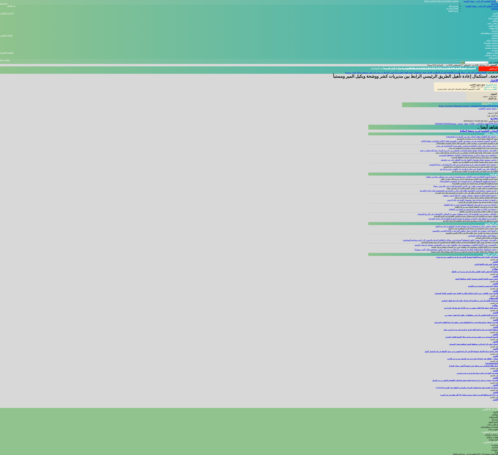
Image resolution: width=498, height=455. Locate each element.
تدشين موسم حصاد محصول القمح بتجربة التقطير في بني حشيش (475, 162)
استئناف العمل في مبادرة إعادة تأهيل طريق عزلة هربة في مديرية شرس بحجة (471, 330)
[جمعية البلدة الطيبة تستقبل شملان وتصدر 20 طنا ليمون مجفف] (470, 195)
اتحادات (495, 35)
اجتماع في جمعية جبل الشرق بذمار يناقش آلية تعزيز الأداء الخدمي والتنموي (472, 233)
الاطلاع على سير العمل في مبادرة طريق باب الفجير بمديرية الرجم (475, 171)
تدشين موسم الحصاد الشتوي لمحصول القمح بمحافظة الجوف (476, 279)
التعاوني (479, 123)
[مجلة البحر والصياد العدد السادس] (483, 235)
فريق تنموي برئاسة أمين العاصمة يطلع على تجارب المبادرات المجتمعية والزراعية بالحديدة (466, 193)
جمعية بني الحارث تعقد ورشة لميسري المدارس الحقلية (478, 211)
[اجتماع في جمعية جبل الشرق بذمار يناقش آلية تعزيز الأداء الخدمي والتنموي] (465, 231)
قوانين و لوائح (492, 53)
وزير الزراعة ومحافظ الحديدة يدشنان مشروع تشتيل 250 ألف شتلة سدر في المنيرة (469, 395)
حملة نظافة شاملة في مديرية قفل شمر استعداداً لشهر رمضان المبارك (473, 366)
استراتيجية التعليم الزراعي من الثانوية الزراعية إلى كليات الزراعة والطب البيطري (469, 301)
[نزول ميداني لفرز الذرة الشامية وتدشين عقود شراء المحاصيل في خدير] (467, 146)
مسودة (453, 123)
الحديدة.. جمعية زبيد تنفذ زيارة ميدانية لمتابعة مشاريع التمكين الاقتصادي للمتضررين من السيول (465, 380)
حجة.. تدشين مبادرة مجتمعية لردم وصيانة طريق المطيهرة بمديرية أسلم (473, 228)
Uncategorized (491, 363)
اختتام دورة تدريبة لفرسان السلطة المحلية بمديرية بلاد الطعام (476, 207)
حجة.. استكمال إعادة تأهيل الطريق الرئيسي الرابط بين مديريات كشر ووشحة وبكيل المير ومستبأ (429, 68)
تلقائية (472, 123)
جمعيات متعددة (491, 48)
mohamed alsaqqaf (442, 123)
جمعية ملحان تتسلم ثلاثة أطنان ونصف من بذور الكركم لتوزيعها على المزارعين (471, 308)
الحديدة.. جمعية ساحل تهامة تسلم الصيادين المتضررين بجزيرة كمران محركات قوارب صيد (467, 153)
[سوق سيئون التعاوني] (488, 108)
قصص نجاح (493, 18)
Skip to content (430, 1)
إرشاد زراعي (492, 23)
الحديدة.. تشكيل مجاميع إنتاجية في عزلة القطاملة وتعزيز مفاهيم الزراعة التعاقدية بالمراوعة (466, 322)
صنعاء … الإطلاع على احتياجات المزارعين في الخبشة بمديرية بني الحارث (472, 359)
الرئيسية (3, 3)
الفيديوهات (493, 28)
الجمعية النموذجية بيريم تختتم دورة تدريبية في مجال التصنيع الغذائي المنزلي (471, 337)
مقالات (495, 21)
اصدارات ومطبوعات (489, 33)
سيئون (460, 123)
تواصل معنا (4, 60)
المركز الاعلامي (6, 13)
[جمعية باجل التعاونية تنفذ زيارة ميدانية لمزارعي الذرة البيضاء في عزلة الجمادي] (463, 164)
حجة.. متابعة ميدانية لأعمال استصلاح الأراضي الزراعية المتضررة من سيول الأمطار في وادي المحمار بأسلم (461, 351)
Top (496, 452)
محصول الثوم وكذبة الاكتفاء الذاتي (486, 264)
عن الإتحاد (11, 6)
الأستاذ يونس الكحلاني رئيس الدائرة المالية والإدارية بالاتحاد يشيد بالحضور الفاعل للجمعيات (466, 293)
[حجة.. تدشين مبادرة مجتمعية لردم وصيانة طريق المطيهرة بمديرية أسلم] (466, 226)
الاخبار (495, 13)
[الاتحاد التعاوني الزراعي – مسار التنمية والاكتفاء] (478, 4)
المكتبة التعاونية (6, 53)
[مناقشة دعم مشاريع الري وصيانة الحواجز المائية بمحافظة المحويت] (468, 155)
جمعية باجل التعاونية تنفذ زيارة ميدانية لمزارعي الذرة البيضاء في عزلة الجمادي (470, 167)
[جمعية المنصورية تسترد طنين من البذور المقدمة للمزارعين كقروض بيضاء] (465, 186)
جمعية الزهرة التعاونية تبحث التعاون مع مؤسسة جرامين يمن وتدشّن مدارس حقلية (469, 179)
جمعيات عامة (492, 40)
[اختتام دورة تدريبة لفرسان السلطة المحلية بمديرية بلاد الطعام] (471, 205)
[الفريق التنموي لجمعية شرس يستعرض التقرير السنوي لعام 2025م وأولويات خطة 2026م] (459, 141)
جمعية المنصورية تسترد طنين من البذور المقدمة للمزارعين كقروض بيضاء (472, 188)
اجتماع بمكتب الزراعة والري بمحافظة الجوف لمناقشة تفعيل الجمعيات (473, 344)
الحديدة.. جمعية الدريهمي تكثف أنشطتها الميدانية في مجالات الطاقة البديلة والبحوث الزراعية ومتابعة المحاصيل (459, 242)
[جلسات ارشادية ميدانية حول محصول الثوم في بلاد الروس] (472, 200)
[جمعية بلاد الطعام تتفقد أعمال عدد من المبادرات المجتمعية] (472, 136)
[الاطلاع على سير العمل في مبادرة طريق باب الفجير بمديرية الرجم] (469, 169)
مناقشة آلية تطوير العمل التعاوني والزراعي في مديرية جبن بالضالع (475, 272)
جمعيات (494, 38)
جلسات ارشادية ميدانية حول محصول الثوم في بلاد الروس (478, 202)
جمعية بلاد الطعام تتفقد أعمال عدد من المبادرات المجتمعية (477, 139)
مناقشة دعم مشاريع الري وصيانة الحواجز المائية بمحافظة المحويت (474, 157)
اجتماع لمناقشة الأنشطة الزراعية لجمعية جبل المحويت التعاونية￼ (475, 183)
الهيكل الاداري (452, 8)
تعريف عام (453, 6)
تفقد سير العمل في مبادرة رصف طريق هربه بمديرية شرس (477, 373)
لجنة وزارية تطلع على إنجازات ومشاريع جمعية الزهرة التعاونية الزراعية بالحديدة (470, 221)
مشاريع (495, 50)
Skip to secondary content (447, 1)
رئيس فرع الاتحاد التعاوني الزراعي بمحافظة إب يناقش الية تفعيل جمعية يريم (471, 315)
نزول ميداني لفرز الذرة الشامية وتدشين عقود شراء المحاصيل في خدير (473, 148)
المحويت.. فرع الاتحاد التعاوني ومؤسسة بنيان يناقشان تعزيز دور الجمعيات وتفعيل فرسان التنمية (464, 247)
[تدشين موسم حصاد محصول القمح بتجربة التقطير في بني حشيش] (469, 160)
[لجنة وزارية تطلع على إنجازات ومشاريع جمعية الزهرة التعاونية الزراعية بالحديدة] (463, 219)
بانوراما (495, 30)
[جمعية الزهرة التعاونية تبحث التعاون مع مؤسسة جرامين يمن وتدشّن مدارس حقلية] (462, 177)
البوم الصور (493, 25)
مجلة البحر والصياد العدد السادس (486, 238)
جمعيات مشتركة (491, 43)
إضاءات (495, 16)
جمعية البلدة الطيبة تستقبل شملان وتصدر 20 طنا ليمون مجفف (476, 198)
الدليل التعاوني (6, 35)
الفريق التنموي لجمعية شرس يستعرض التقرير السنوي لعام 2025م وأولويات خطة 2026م (467, 143)
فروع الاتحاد (453, 11)
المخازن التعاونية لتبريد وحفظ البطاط (479, 131)
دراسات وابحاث (491, 55)
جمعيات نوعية (492, 45)
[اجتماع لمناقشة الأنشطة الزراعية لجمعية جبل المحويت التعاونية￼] (469, 181)
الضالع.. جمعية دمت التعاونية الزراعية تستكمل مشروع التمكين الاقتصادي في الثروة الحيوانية (466, 216)
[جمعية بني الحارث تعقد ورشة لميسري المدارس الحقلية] (473, 209)
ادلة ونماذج (493, 58)
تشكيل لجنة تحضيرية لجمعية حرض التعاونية (483, 286)
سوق (466, 123)
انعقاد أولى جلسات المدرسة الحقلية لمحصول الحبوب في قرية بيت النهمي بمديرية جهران (467, 257)
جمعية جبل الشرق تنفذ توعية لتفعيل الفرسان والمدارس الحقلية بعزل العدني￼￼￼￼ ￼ (467, 388)
